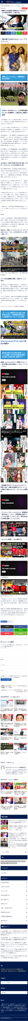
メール (3, 664)
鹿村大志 (4, 920)
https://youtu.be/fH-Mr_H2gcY (12, 341)
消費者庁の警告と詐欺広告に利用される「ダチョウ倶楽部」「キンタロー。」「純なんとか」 (14, 828)
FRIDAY (2, 861)
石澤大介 (4, 903)
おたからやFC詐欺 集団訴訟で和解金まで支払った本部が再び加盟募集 (18, 845)
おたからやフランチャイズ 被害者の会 (15, 767)
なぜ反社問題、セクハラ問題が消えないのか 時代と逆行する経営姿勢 (18, 840)
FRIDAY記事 (5, 882)
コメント (3, 647)
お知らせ (10, 621)
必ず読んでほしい (4, 863)
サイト (2, 670)
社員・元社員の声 (6, 908)
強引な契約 (5, 899)
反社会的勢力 (5, 895)
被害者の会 (4, 621)
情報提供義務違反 (13, 863)
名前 (2, 659)
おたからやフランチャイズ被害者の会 (12, 861)
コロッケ (4, 891)
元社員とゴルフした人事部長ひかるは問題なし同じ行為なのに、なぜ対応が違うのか (18, 834)
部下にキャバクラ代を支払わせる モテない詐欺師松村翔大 (18, 821)
